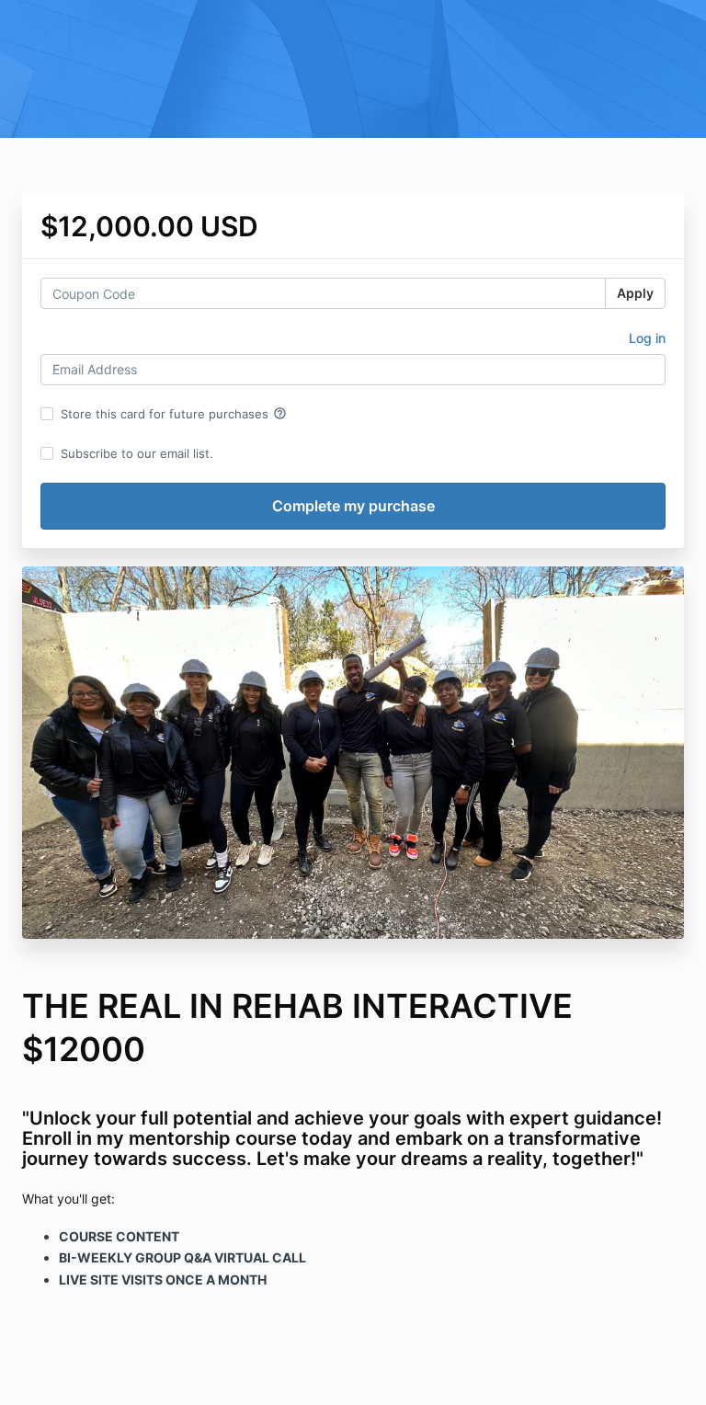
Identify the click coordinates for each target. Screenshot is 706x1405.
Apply (635, 293)
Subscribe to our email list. (137, 453)
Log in (647, 338)
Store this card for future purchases (174, 413)
